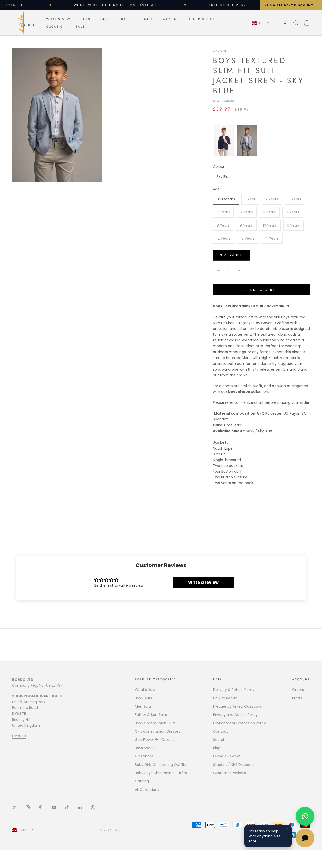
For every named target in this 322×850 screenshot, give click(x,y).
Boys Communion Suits (155, 723)
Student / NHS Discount (233, 764)
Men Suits (143, 706)
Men (148, 19)
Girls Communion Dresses (157, 731)
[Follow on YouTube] (53, 807)
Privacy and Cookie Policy (235, 714)
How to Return (225, 698)
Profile (297, 698)
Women (170, 19)
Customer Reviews (229, 772)
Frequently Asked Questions (237, 706)
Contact (220, 731)
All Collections (147, 789)
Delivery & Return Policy (233, 689)
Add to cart (261, 289)
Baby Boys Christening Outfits (161, 772)
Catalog (142, 781)
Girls (105, 19)
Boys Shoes (144, 747)
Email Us (19, 736)
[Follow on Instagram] (27, 807)
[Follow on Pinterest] (40, 807)
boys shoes (239, 391)
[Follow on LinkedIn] (80, 807)
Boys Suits (143, 698)
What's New (58, 19)
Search (219, 739)
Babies (127, 19)
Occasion (56, 26)
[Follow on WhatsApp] (93, 807)
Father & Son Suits (151, 714)
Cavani (220, 51)
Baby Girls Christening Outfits (160, 764)
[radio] (223, 140)
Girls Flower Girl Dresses (155, 739)
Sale (80, 26)
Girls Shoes (144, 756)
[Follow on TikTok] (66, 807)
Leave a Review (226, 756)
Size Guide (231, 255)
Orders (298, 689)
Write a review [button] (203, 582)
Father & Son (200, 19)
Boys (86, 19)
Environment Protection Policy (239, 723)
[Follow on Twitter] (14, 807)
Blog (216, 747)
